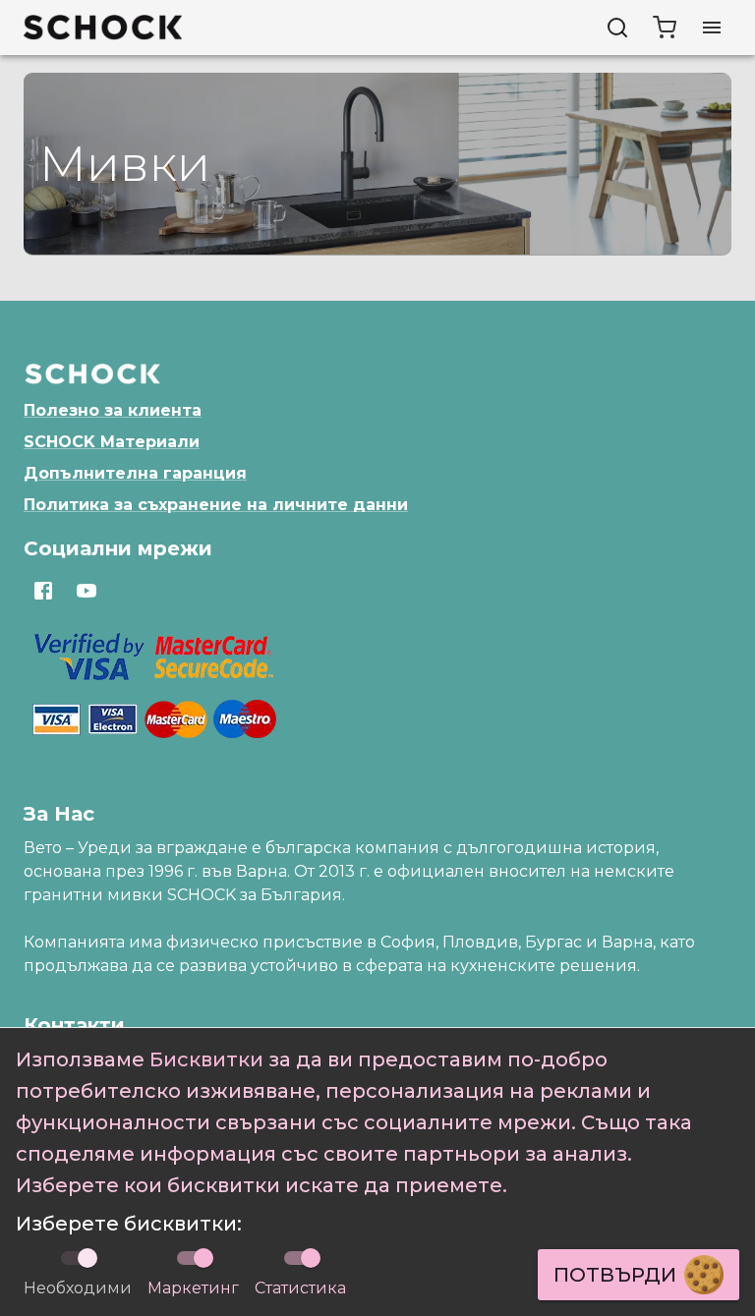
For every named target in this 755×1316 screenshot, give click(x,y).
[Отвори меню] (711, 27)
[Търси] (617, 27)
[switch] (203, 1258)
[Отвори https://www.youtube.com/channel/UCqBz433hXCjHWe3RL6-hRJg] (86, 590)
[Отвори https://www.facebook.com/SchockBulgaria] (43, 590)
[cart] (664, 27)
